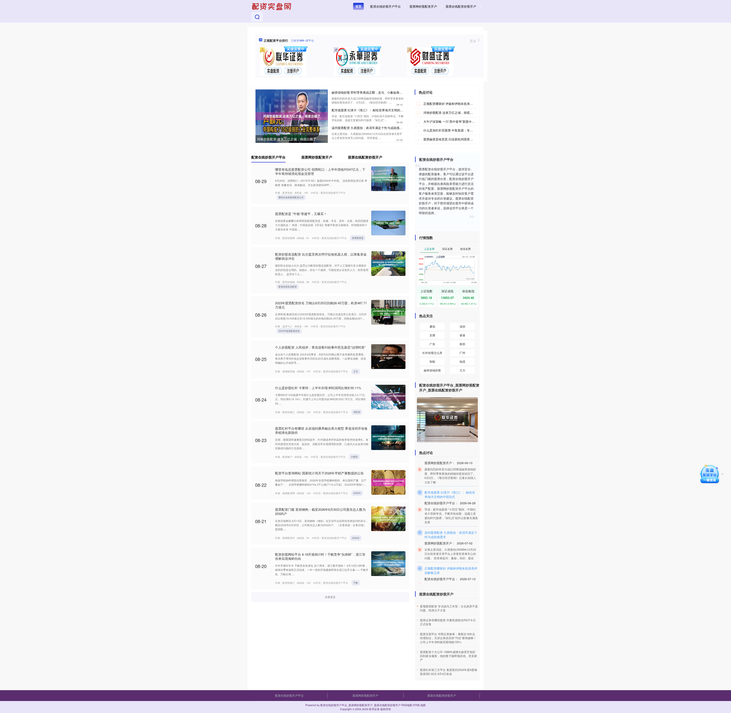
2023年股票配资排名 (289, 330)
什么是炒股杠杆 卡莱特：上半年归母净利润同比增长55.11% (318, 387)
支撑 (432, 335)
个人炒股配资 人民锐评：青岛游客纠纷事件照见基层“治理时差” (320, 347)
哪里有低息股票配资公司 (291, 197)
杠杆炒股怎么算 (432, 353)
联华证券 (374, 709)
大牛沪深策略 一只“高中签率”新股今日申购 (452, 121)
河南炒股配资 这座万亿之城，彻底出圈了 (286, 139)
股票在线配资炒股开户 (461, 6)
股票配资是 (357, 237)
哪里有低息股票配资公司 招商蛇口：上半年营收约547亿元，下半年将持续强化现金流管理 (320, 171)
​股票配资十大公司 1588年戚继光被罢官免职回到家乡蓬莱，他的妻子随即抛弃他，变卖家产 (448, 656)
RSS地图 (406, 705)
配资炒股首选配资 (288, 286)
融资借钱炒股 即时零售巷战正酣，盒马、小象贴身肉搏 (368, 92)
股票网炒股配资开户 (423, 6)
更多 (473, 40)
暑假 (432, 326)
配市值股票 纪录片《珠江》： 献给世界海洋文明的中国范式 (372, 110)
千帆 (355, 582)
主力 (462, 370)
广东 (432, 344)
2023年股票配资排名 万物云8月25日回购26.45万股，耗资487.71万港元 (321, 304)
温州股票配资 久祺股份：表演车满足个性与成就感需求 (368, 128)
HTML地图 (419, 705)
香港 (462, 335)
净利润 (356, 411)
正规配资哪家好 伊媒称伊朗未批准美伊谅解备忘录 (457, 103)
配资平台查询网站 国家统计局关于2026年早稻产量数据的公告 (319, 473)
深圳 (462, 326)
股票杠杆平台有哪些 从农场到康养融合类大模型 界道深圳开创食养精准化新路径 (321, 430)
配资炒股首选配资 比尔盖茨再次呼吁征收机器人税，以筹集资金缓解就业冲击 (321, 256)
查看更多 (330, 597)
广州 (462, 353)
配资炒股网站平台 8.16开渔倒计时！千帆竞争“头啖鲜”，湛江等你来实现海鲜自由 (320, 556)
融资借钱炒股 (432, 370)
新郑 (462, 344)
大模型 (354, 456)
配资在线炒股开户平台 (385, 6)
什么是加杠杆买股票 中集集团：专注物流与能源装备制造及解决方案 (469, 130)
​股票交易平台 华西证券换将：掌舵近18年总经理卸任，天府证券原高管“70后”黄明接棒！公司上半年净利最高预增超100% (448, 638)
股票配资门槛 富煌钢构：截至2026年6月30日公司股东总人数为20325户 (320, 511)
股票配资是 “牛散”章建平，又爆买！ (301, 213)
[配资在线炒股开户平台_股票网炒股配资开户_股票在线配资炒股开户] (272, 6)
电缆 (462, 361)
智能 (432, 361)
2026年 (357, 493)
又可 (355, 371)
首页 (358, 6)
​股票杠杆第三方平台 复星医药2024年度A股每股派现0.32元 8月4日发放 (448, 672)
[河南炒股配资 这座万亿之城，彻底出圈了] (291, 116)
